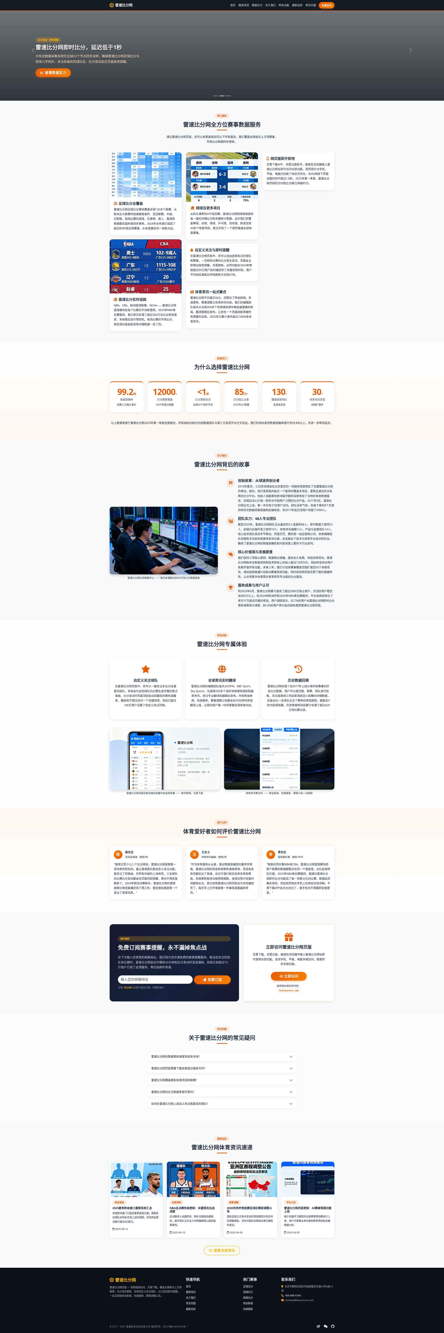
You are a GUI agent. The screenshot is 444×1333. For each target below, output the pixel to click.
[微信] (326, 1326)
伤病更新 (248, 1309)
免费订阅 (215, 979)
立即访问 (291, 976)
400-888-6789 (293, 1295)
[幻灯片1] (215, 96)
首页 (233, 5)
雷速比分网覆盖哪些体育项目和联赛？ (174, 1080)
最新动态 (297, 5)
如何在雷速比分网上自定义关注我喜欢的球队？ (180, 1104)
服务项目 (243, 5)
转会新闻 (248, 1303)
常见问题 (310, 5)
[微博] (318, 1326)
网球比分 (248, 1297)
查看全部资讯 (224, 1250)
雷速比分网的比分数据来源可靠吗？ (173, 1092)
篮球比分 (248, 1292)
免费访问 (327, 5)
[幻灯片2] (222, 96)
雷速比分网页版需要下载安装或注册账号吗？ (179, 1068)
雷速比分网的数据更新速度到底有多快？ (176, 1056)
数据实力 (257, 5)
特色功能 (284, 5)
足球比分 (248, 1286)
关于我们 (270, 5)
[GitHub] (332, 1326)
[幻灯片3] (228, 96)
